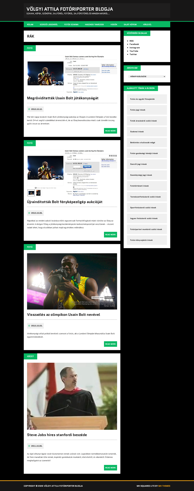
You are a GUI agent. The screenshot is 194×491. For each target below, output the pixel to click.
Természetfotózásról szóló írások (145, 196)
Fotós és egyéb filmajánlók (142, 99)
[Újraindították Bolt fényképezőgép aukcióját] (72, 195)
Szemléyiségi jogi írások (141, 175)
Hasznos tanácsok (94, 24)
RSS (132, 40)
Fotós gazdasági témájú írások (144, 153)
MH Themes (164, 485)
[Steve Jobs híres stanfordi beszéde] (72, 428)
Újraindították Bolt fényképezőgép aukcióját (64, 201)
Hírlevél (147, 24)
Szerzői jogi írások (138, 164)
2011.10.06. (36, 446)
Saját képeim (130, 24)
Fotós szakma (71, 24)
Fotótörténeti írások (139, 186)
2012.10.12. (36, 109)
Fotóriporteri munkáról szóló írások (146, 229)
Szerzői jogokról (49, 24)
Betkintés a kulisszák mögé (142, 142)
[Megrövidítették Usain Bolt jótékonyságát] (72, 91)
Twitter (133, 54)
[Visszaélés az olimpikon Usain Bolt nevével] (72, 307)
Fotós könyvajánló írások (141, 240)
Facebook (134, 44)
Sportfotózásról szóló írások (143, 207)
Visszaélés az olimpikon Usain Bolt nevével (63, 314)
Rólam (30, 24)
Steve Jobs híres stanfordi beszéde (57, 434)
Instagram (135, 47)
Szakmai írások (137, 131)
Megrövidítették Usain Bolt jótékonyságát (63, 98)
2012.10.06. (36, 213)
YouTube (134, 51)
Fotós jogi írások (137, 110)
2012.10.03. (36, 325)
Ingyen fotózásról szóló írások (144, 218)
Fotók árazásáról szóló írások (143, 120)
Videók (113, 24)
